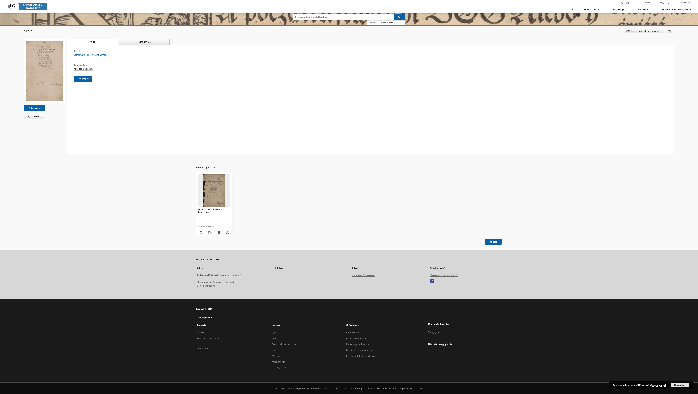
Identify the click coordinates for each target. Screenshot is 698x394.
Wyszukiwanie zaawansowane (383, 22)
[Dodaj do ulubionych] (669, 31)
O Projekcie (591, 9)
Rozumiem (679, 385)
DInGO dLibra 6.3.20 (332, 388)
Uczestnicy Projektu (356, 338)
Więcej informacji (658, 385)
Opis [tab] (92, 42)
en (627, 3)
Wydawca (277, 355)
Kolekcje (618, 9)
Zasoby (200, 332)
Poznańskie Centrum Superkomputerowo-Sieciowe (395, 388)
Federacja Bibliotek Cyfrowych (361, 355)
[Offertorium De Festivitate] (44, 71)
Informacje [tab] (144, 41)
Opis (274, 350)
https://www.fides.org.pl (442, 274)
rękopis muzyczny (83, 68)
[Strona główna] (573, 9)
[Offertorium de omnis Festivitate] (214, 190)
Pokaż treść (34, 108)
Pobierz (34, 116)
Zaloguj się (685, 2)
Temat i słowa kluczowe (284, 344)
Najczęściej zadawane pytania (361, 350)
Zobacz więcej (204, 347)
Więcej (493, 241)
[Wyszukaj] (399, 17)
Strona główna (204, 317)
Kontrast (647, 2)
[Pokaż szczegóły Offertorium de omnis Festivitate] (227, 232)
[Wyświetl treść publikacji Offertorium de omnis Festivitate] (218, 232)
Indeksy (643, 9)
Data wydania (279, 367)
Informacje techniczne (357, 344)
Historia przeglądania (676, 9)
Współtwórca (278, 361)
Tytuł (274, 332)
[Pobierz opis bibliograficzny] (209, 232)
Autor (275, 338)
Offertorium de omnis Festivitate (210, 210)
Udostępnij (666, 2)
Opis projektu (353, 332)
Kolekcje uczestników (208, 338)
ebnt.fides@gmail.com (363, 274)
